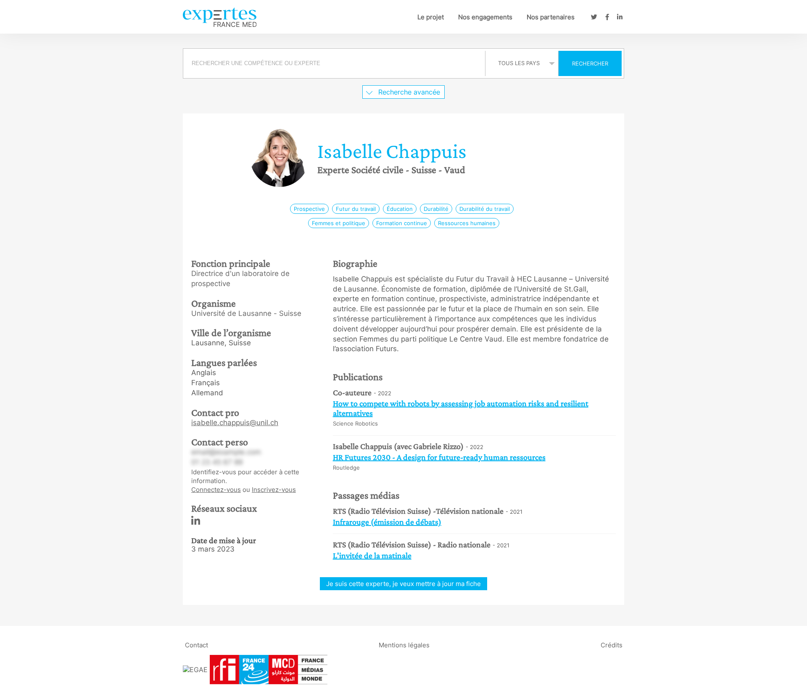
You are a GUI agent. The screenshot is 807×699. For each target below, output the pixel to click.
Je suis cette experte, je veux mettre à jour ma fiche (403, 584)
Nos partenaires (551, 17)
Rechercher (590, 63)
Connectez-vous (216, 490)
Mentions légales (404, 645)
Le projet (430, 17)
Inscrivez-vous (274, 490)
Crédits (611, 645)
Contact (196, 645)
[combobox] (335, 63)
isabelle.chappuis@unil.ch (234, 422)
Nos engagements (485, 17)
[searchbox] (334, 63)
